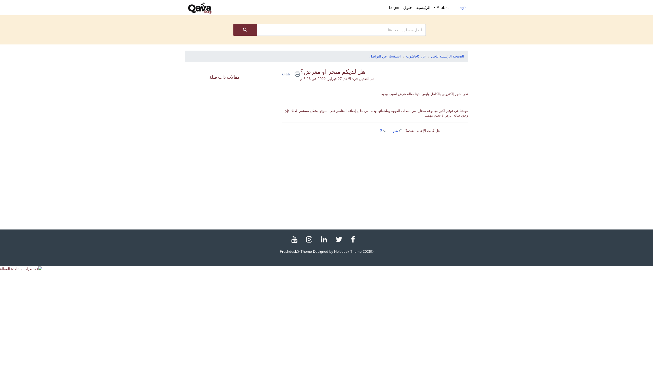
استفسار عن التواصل (385, 56)
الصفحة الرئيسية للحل (447, 56)
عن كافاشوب (416, 56)
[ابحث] (245, 30)
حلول (407, 7)
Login (462, 8)
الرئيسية (423, 7)
